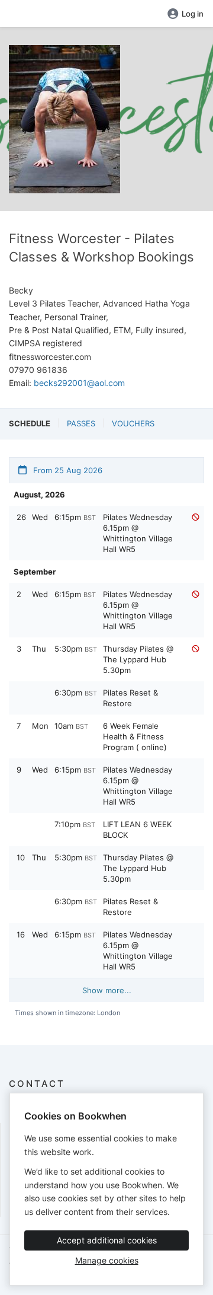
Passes (81, 423)
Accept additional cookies (107, 1240)
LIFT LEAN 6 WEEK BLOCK (137, 829)
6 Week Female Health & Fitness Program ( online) (135, 736)
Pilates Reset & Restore (130, 698)
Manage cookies (106, 1260)
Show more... (106, 990)
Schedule (29, 423)
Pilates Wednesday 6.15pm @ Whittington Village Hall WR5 (138, 533)
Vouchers (133, 423)
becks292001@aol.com (79, 383)
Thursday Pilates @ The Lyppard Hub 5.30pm (138, 659)
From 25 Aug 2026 (66, 470)
